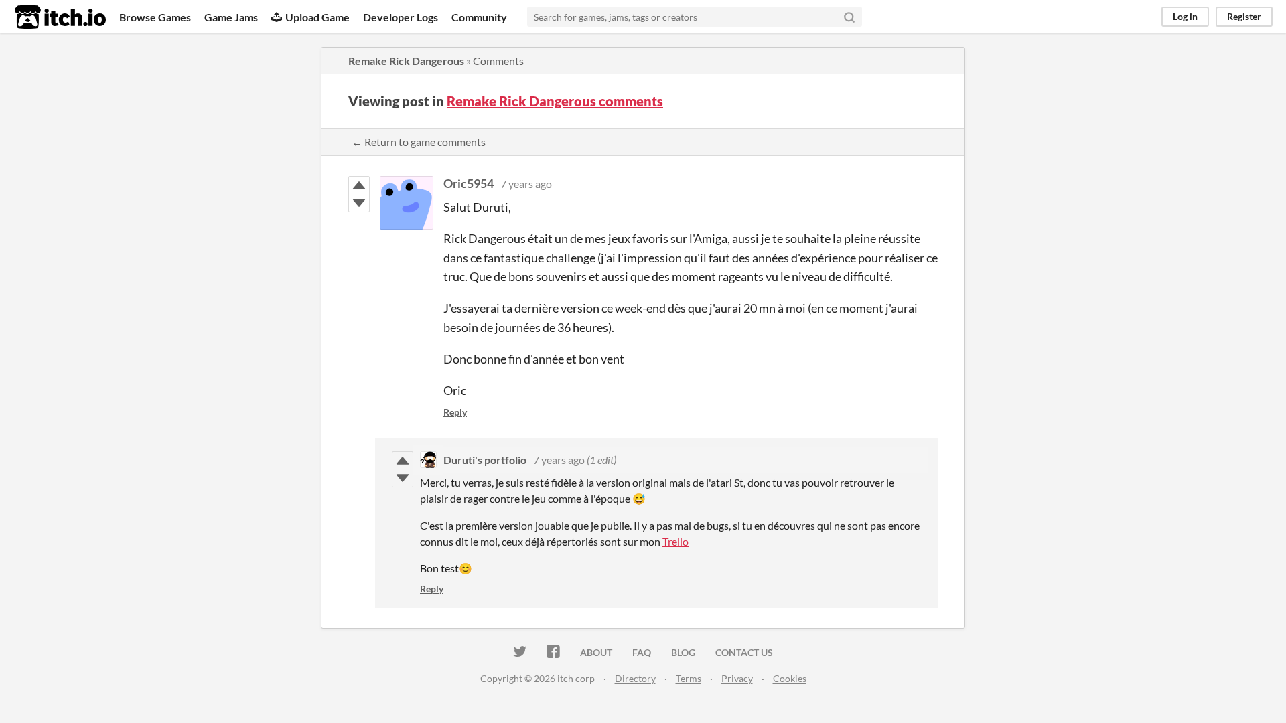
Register (1244, 16)
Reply (455, 412)
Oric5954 (468, 183)
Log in (1185, 16)
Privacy (737, 678)
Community (479, 17)
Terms (688, 678)
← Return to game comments (419, 141)
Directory (635, 678)
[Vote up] (359, 185)
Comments (498, 60)
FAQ (641, 652)
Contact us (744, 652)
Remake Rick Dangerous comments (555, 101)
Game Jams (231, 17)
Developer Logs (400, 17)
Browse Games (155, 17)
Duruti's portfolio (484, 459)
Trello (675, 541)
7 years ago (526, 183)
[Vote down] (359, 203)
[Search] (849, 17)
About (596, 652)
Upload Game (317, 17)
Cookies (789, 678)
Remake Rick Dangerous (406, 60)
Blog (683, 652)
